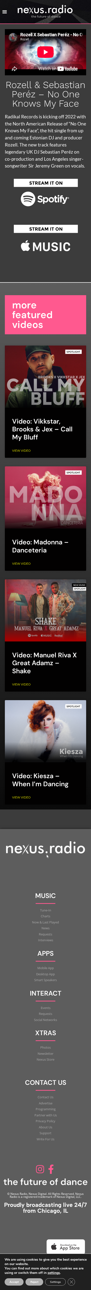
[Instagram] (40, 1169)
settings (54, 1273)
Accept (14, 1282)
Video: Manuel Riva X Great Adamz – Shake (44, 663)
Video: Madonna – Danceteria (40, 546)
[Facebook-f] (51, 1169)
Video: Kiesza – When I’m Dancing (40, 780)
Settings (55, 1282)
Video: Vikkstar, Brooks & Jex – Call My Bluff (42, 429)
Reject (34, 1282)
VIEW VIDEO (21, 450)
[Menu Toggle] (4, 11)
